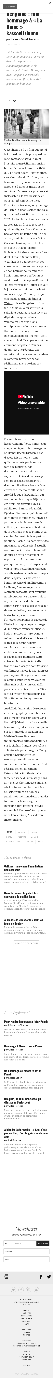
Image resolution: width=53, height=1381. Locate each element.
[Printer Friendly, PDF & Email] (6, 1278)
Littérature (26, 1316)
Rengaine (29, 842)
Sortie (41, 842)
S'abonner (43, 1243)
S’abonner (26, 1360)
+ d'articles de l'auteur (26, 943)
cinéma (34, 832)
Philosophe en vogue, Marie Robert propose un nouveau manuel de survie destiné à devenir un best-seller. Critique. (25, 930)
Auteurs (26, 1305)
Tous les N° (26, 1354)
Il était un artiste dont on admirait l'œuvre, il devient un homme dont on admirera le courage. (26, 1032)
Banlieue (22, 832)
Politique (26, 1321)
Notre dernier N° (26, 1357)
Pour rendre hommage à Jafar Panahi (26, 1021)
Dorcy (9, 837)
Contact (27, 1365)
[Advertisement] (26, 981)
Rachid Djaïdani (13, 842)
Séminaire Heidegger (26, 1343)
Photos (26, 1335)
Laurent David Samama (25, 39)
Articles (26, 1310)
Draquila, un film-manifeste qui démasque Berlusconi (22, 1100)
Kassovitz (21, 837)
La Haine (34, 837)
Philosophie (26, 1318)
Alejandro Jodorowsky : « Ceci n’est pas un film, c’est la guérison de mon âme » (26, 1133)
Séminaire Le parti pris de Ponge (26, 1346)
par (16, 1025)
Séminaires (26, 1340)
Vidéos (27, 1332)
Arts (27, 1324)
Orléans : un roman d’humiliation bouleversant (23, 868)
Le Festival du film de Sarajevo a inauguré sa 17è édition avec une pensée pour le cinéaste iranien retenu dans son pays (25, 1085)
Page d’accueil (26, 1299)
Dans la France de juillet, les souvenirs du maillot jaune (21, 895)
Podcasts (26, 1329)
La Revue (26, 1351)
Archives (27, 1313)
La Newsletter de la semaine (26, 1302)
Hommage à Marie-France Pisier (23, 1046)
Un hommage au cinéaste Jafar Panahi (22, 1072)
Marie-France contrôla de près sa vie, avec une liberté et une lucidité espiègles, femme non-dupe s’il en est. (26, 1056)
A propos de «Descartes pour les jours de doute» (23, 921)
